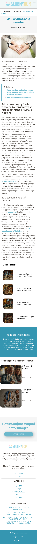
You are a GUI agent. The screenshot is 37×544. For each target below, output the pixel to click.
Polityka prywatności (18, 533)
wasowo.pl (12, 212)
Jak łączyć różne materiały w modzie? (28, 391)
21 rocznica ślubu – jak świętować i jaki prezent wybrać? (24, 275)
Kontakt (18, 477)
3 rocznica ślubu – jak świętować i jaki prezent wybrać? (24, 289)
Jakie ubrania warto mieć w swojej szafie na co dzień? (18, 523)
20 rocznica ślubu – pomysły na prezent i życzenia (28, 367)
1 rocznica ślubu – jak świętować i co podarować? (25, 318)
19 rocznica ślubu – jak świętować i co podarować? (24, 304)
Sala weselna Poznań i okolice (19, 97)
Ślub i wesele (17, 11)
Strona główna (5, 11)
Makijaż (18, 486)
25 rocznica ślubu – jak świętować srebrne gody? (18, 513)
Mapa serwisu (18, 537)
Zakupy (18, 498)
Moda (18, 489)
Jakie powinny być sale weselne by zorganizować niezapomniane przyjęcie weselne (20, 92)
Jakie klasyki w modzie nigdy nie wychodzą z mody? (18, 518)
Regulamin (18, 541)
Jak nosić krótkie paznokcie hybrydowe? (18, 509)
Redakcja (18, 474)
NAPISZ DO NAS (18, 434)
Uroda (18, 495)
